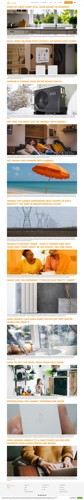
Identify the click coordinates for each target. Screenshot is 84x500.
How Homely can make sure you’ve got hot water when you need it (40, 321)
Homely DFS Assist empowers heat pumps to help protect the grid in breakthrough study (39, 202)
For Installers (44, 2)
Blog (51, 2)
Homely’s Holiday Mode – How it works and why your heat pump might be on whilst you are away (39, 245)
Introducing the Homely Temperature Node (35, 401)
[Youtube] (45, 496)
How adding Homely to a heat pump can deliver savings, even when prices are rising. (38, 442)
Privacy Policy (62, 489)
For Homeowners (35, 2)
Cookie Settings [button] (73, 497)
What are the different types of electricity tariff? (41, 280)
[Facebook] (39, 496)
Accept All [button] (80, 497)
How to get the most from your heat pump (35, 362)
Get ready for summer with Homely (30, 160)
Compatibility (62, 485)
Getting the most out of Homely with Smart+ (37, 121)
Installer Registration (28, 491)
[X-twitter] (41, 496)
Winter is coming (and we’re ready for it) (34, 81)
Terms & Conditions (63, 491)
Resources (62, 487)
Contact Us (26, 485)
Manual (43, 489)
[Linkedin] (43, 496)
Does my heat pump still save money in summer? (38, 7)
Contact (60, 2)
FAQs (55, 2)
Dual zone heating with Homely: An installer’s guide (41, 41)
